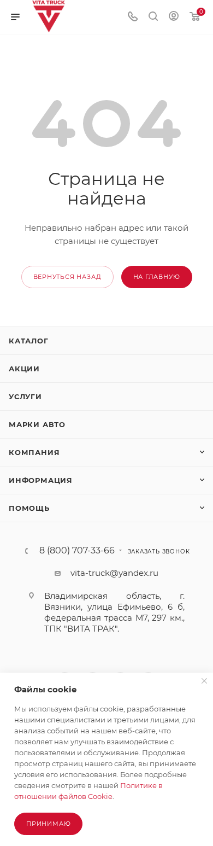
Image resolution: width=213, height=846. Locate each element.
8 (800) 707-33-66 (77, 550)
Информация (41, 480)
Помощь (29, 508)
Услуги (25, 396)
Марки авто (37, 424)
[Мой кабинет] (174, 17)
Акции (24, 368)
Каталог (29, 340)
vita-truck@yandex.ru (114, 573)
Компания (34, 452)
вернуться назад (67, 277)
